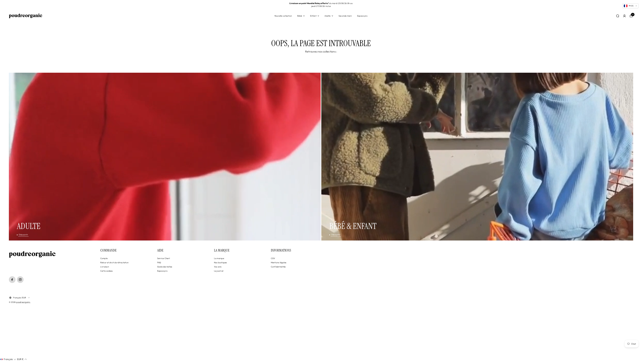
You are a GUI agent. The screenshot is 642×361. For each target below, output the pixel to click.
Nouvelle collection (283, 16)
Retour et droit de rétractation (114, 262)
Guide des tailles (164, 266)
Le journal (218, 271)
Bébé (299, 16)
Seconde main (345, 16)
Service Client (163, 258)
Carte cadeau (106, 271)
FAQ (159, 262)
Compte (104, 258)
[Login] (624, 16)
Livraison (104, 266)
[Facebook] (12, 279)
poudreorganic (23, 302)
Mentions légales (278, 262)
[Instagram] (20, 279)
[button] (8, 359)
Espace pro (362, 16)
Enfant (313, 16)
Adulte (327, 16)
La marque (219, 258)
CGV (273, 258)
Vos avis (218, 266)
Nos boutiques (220, 262)
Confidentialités (278, 266)
